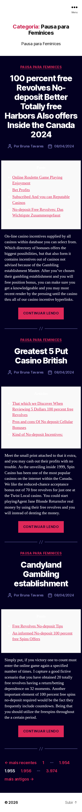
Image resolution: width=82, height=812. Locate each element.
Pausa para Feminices (41, 67)
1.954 (64, 762)
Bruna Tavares (32, 146)
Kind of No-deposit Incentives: (37, 434)
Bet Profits (21, 190)
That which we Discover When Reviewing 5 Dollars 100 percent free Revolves (42, 409)
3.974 (51, 770)
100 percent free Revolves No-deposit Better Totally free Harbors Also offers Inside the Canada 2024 (41, 106)
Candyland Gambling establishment (41, 574)
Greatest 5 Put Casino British (41, 356)
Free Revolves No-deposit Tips (37, 626)
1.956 (26, 770)
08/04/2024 (64, 146)
